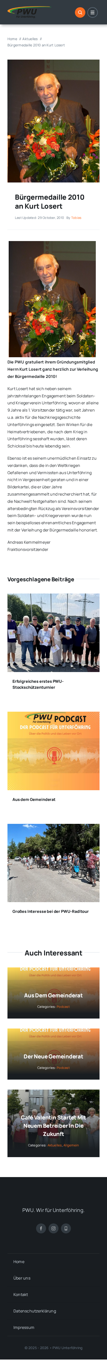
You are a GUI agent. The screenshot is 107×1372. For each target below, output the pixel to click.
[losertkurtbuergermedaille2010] (53, 61)
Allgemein (71, 1145)
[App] (66, 1228)
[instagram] (53, 1228)
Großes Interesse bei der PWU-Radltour (50, 911)
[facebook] (41, 1228)
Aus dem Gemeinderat (33, 799)
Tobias (76, 217)
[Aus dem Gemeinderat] (53, 715)
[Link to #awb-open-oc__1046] (80, 12)
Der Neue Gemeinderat (53, 1056)
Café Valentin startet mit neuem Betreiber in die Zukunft (53, 1126)
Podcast (63, 1006)
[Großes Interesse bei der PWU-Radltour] (53, 827)
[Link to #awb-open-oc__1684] (92, 12)
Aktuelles (55, 1145)
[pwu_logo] (29, 8)
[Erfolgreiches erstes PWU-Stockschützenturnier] (53, 597)
